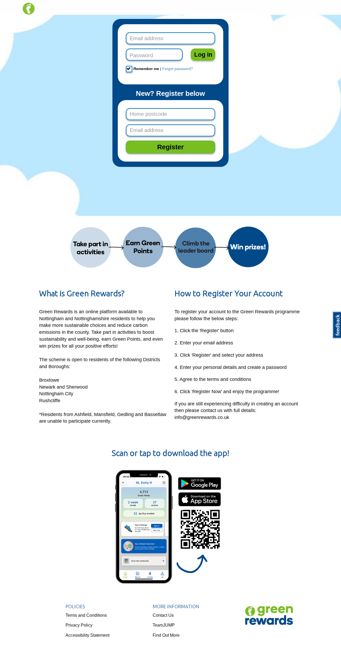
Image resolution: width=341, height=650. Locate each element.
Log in (203, 54)
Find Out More (166, 635)
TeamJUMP (164, 625)
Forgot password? (177, 69)
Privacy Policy (79, 625)
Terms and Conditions (86, 615)
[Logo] (268, 617)
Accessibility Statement (87, 635)
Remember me (145, 69)
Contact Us (163, 615)
